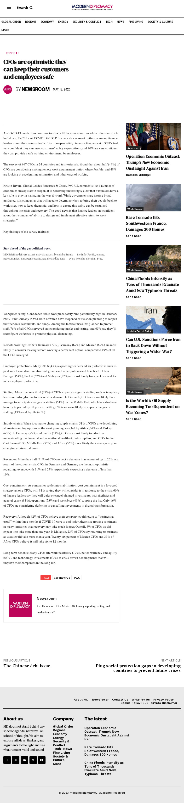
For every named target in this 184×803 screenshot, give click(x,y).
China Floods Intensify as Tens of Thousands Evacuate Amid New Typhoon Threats (152, 284)
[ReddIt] (52, 103)
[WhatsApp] (30, 103)
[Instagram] (15, 760)
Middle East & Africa (139, 331)
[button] (25, 7)
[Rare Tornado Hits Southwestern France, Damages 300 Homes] (153, 197)
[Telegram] (63, 103)
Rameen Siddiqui (138, 174)
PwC (77, 577)
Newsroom (36, 89)
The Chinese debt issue (26, 665)
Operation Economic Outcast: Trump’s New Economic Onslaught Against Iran (153, 162)
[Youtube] (42, 760)
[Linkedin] (41, 103)
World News (134, 209)
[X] (19, 103)
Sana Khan (134, 236)
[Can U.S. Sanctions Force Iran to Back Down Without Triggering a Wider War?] (153, 320)
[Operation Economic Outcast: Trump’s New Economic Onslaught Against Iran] (153, 136)
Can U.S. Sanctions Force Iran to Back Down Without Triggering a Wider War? (153, 345)
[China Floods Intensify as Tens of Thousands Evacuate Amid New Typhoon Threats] (153, 258)
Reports (12, 53)
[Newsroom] (8, 89)
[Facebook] (8, 103)
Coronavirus (62, 577)
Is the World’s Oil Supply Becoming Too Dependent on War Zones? (153, 406)
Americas (132, 148)
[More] (74, 103)
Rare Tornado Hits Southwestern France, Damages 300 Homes (146, 223)
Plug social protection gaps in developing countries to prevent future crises (138, 668)
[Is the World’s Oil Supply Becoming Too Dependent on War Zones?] (153, 381)
